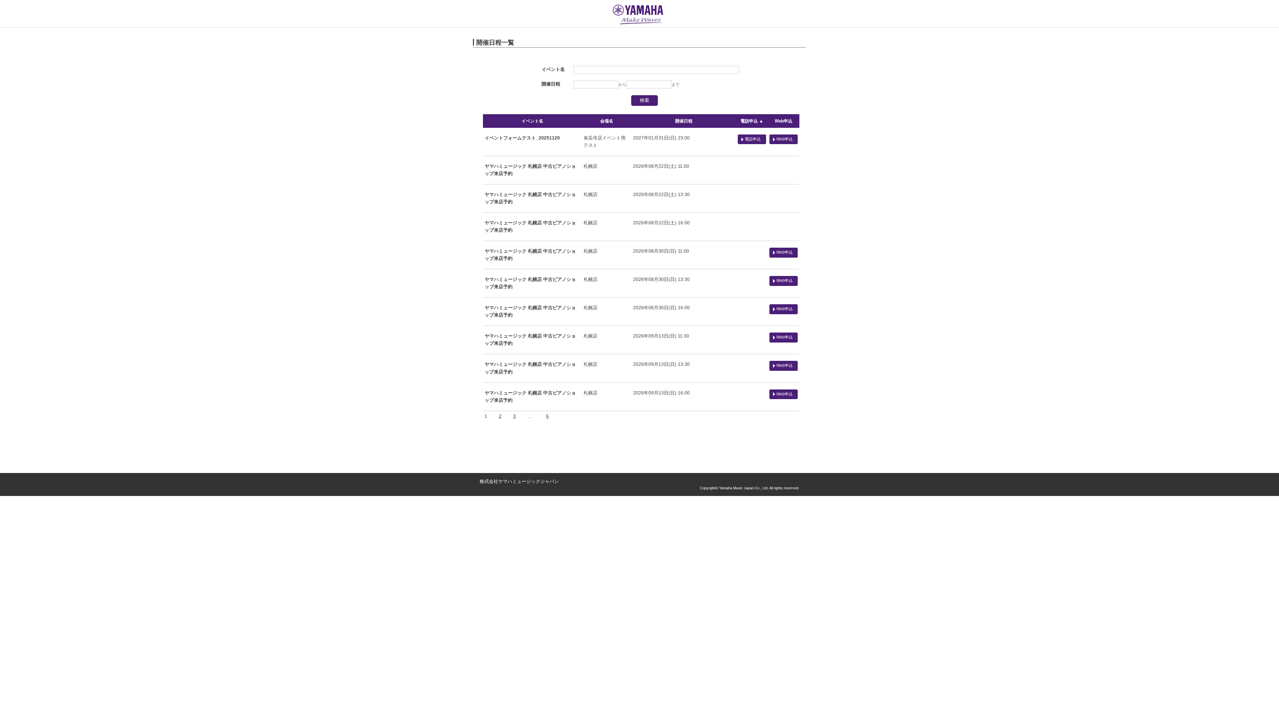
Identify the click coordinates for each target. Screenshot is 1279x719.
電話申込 (753, 139)
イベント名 (532, 121)
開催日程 (683, 121)
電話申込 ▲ (751, 121)
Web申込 (783, 121)
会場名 (606, 121)
